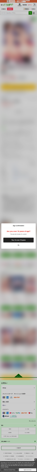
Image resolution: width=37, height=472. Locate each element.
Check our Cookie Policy (9, 469)
